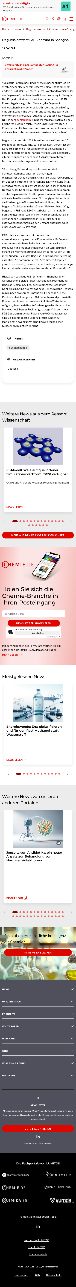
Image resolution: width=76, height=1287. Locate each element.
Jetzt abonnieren (38, 1128)
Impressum (21, 1275)
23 (41, 916)
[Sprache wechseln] (58, 19)
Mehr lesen (10, 654)
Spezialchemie (24, 119)
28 (59, 916)
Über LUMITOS (36, 1247)
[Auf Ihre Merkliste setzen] (64, 19)
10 (48, 521)
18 (40, 525)
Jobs (5, 1051)
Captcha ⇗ (53, 637)
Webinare (8, 1038)
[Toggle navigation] (71, 19)
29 (63, 916)
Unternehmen (11, 1001)
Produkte (8, 1014)
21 (34, 916)
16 (33, 525)
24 (45, 916)
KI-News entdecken (38, 952)
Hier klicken (38, 633)
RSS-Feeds (9, 1075)
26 (52, 916)
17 (36, 525)
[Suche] (47, 19)
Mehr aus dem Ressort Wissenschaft (38, 535)
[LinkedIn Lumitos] (38, 1226)
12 (56, 521)
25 (48, 916)
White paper (10, 1026)
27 (56, 916)
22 (38, 916)
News (6, 989)
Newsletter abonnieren (33, 623)
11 (52, 521)
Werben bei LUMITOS (36, 1240)
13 (59, 521)
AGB (37, 1275)
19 (43, 525)
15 (29, 525)
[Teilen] (53, 19)
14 (63, 521)
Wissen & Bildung (14, 1063)
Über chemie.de (38, 1254)
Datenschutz (54, 1275)
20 (47, 525)
